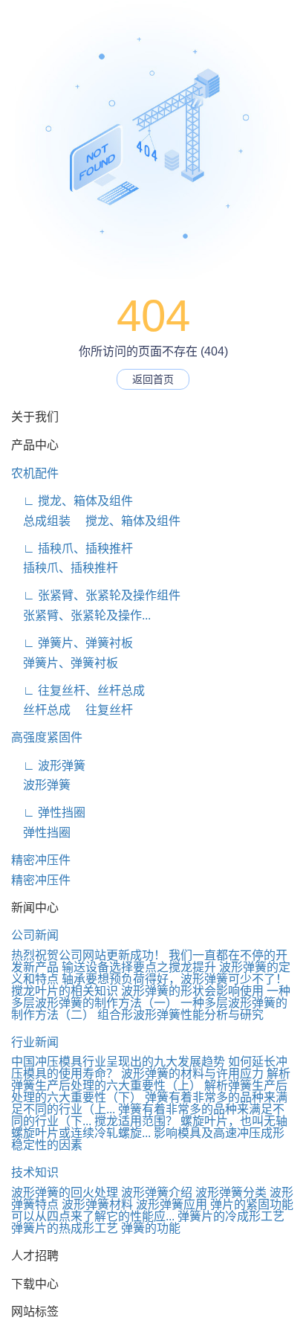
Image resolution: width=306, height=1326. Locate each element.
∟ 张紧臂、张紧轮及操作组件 (95, 595)
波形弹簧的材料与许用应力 (192, 1073)
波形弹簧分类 (231, 1192)
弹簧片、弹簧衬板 (64, 663)
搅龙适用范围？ (136, 1121)
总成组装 (41, 521)
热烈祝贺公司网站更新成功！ (88, 955)
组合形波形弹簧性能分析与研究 (180, 1014)
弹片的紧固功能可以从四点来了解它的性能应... (152, 1210)
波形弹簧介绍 (156, 1192)
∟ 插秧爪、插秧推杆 (72, 548)
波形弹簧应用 (171, 1204)
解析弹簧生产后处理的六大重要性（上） (150, 1079)
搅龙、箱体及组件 (127, 521)
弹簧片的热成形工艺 (64, 1228)
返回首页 (153, 379)
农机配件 (35, 473)
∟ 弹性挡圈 (48, 812)
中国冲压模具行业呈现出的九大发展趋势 (118, 1061)
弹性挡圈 (41, 832)
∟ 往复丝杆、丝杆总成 (78, 690)
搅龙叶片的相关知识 (64, 991)
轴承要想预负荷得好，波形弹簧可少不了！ (174, 979)
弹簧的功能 (150, 1228)
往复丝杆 (103, 710)
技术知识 (35, 1172)
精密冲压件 (41, 860)
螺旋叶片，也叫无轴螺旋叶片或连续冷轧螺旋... (149, 1127)
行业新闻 (35, 1042)
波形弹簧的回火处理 (64, 1192)
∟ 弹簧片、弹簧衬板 (72, 643)
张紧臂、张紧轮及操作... (81, 615)
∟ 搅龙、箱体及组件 (72, 501)
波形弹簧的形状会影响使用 (192, 991)
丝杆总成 (41, 710)
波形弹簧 (41, 785)
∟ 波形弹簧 (48, 765)
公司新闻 (35, 935)
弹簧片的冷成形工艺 (231, 1216)
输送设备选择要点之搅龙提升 (139, 967)
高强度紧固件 (46, 737)
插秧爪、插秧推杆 (64, 567)
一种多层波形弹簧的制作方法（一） (150, 997)
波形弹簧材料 (97, 1204)
